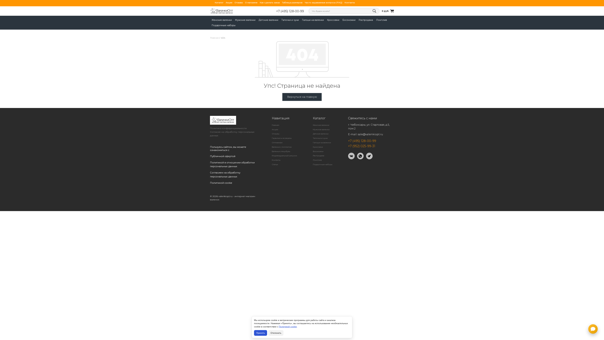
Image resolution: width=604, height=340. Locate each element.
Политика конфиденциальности (228, 128)
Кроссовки (333, 20)
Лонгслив (381, 20)
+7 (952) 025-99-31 (361, 146)
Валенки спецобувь (281, 151)
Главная (214, 38)
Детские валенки (268, 20)
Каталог (219, 3)
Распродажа (366, 20)
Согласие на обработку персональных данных (232, 133)
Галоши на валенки (313, 20)
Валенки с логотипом (282, 147)
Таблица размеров (292, 3)
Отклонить (276, 333)
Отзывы (239, 3)
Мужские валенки (245, 20)
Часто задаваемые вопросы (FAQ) (323, 3)
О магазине (251, 3)
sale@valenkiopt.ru (370, 134)
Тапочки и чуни (290, 20)
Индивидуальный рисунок (284, 155)
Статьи (275, 164)
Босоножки (348, 20)
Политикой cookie (288, 326)
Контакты (349, 3)
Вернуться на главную (302, 96)
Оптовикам (277, 142)
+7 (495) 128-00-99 (290, 11)
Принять (260, 333)
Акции (229, 3)
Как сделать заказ (270, 3)
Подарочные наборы (223, 25)
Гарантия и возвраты (282, 138)
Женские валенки (222, 20)
